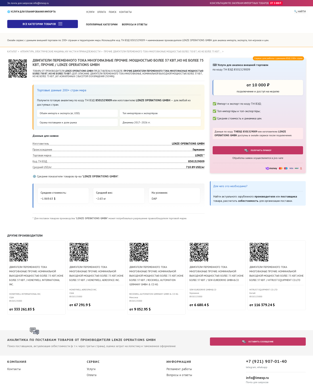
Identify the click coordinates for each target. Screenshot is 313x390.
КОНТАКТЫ (125, 12)
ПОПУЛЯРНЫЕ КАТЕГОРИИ (102, 24)
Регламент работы (179, 369)
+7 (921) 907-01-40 (266, 361)
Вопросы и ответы (179, 375)
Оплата (91, 375)
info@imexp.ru (257, 378)
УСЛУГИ (90, 12)
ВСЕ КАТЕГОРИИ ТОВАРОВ (40, 24)
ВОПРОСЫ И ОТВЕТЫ (134, 24)
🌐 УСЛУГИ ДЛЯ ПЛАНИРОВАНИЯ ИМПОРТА (31, 11)
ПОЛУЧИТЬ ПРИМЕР (260, 150)
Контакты (14, 369)
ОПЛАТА (101, 12)
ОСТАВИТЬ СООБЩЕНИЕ (261, 341)
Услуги (91, 369)
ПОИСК (112, 12)
